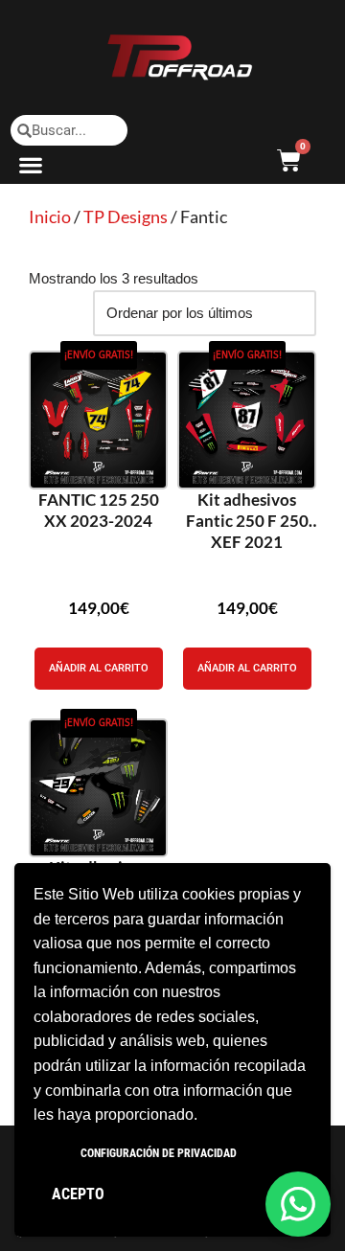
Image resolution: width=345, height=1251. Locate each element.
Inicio (50, 216)
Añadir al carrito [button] (99, 668)
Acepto (78, 1194)
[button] (31, 164)
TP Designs (125, 216)
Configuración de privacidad (158, 1153)
